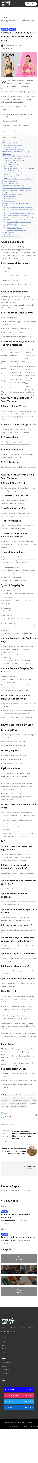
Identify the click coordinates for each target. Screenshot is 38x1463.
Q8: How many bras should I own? (16, 226)
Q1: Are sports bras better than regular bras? (19, 207)
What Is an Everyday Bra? (11, 147)
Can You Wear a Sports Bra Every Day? (15, 186)
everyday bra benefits (14, 1095)
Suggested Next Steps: (11, 236)
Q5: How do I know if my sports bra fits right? (20, 218)
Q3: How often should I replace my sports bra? (20, 213)
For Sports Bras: (11, 196)
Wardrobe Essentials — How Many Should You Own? (18, 191)
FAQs (5, 205)
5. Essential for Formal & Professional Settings (19, 179)
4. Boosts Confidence (12, 164)
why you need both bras (18, 1106)
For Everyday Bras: (12, 199)
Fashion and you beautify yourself (18, 1237)
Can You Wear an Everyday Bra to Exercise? (17, 188)
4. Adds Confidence (11, 177)
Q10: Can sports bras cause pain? (16, 230)
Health (19, 1280)
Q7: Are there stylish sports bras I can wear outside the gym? (19, 223)
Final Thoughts (9, 232)
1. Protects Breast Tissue (13, 158)
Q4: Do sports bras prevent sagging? (17, 216)
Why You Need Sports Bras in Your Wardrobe (17, 156)
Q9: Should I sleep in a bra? (14, 228)
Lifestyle (19, 1291)
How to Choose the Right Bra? (13, 194)
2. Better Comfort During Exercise (16, 160)
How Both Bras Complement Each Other (17, 203)
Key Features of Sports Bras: (14, 145)
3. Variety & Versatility (12, 175)
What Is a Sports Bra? (10, 143)
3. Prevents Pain (11, 162)
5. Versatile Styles (11, 166)
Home (3, 17)
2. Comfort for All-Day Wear (14, 173)
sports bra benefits (17, 1098)
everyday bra (19, 92)
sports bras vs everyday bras (21, 1101)
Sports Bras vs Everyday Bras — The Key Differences (16, 153)
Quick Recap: (10, 234)
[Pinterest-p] (14, 1331)
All (19, 1258)
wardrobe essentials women (17, 1103)
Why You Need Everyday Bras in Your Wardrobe (19, 168)
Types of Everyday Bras (10, 183)
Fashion (19, 1269)
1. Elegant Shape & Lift (12, 171)
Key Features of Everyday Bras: (15, 149)
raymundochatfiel (9, 1221)
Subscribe (30, 4)
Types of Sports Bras (10, 181)
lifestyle (7, 999)
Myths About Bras (9, 201)
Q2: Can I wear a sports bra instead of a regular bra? (20, 210)
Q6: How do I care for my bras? (16, 220)
